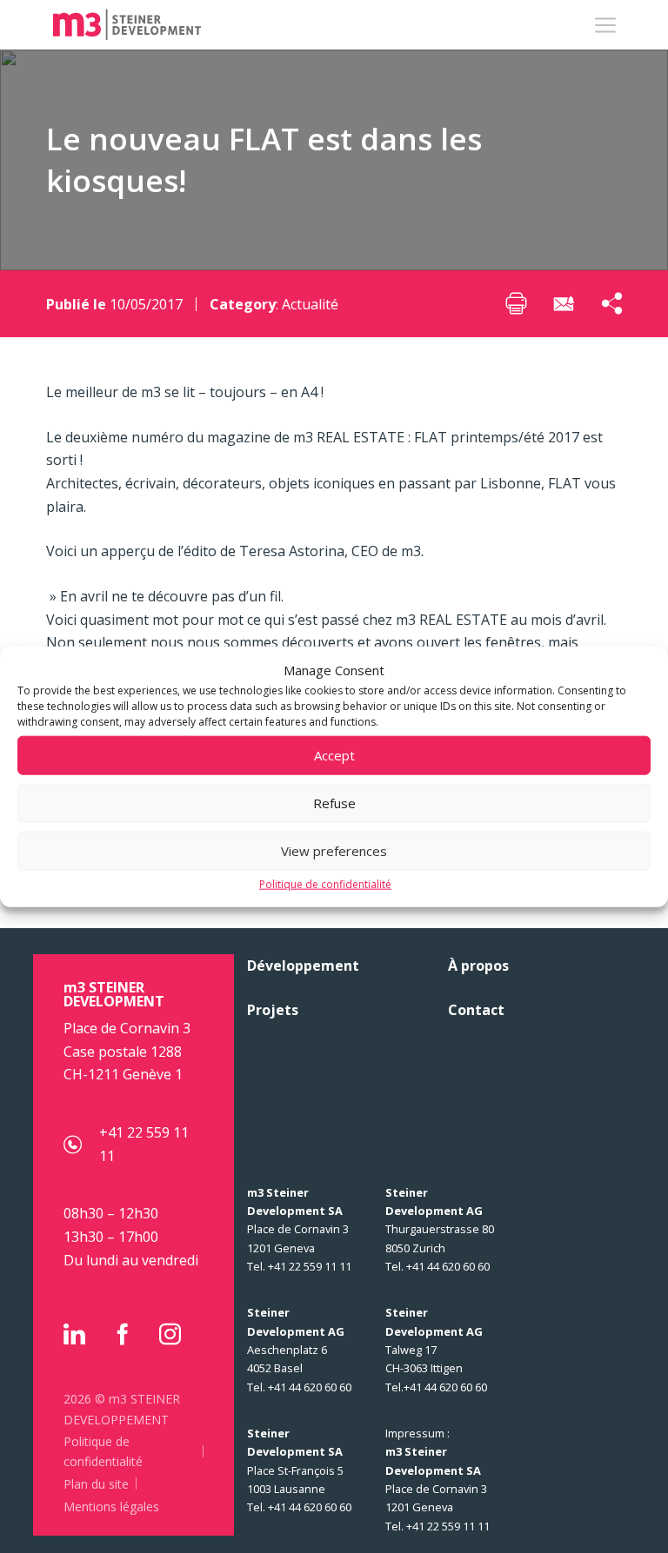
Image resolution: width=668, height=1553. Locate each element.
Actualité (310, 304)
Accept (334, 755)
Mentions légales (111, 1506)
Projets (272, 1009)
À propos (478, 965)
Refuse (334, 803)
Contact (476, 1009)
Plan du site (96, 1484)
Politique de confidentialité (325, 883)
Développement (303, 965)
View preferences (334, 850)
